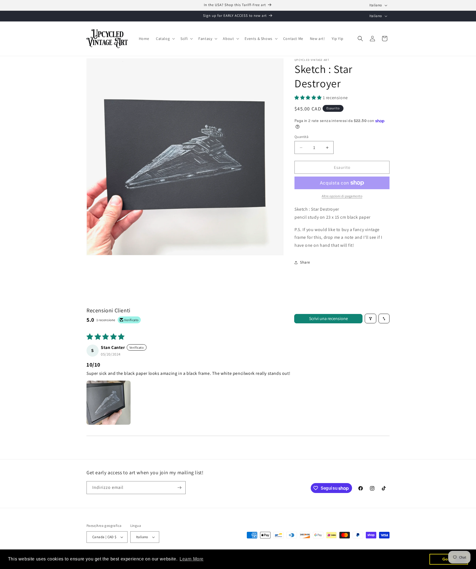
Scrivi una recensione (328, 318)
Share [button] (305, 262)
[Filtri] (370, 318)
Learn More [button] (192, 559)
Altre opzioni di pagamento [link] (342, 196)
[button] (165, 38)
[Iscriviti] (179, 487)
